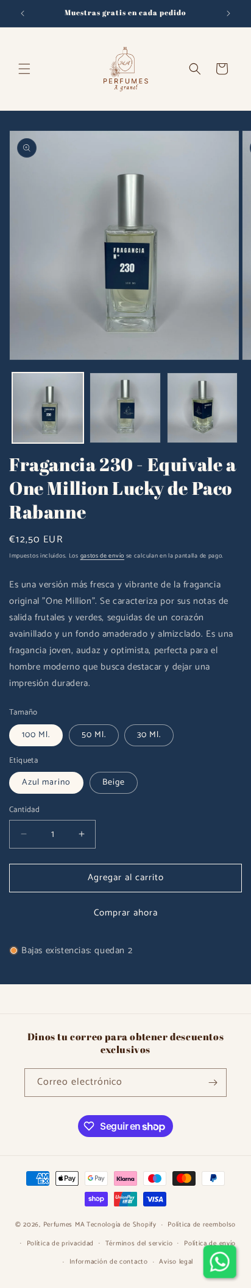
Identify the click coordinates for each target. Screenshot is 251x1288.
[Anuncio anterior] (22, 13)
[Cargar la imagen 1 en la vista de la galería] (47, 408)
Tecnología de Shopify (122, 1224)
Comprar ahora (126, 912)
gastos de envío (102, 556)
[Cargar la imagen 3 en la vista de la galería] (202, 408)
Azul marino (46, 782)
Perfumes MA (64, 1224)
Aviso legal (176, 1261)
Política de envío (210, 1243)
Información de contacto (108, 1261)
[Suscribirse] (212, 1082)
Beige (113, 782)
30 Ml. (149, 735)
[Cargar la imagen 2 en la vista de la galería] (125, 408)
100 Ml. (36, 735)
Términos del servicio (139, 1243)
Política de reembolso (202, 1224)
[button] (24, 68)
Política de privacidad (60, 1243)
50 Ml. (94, 735)
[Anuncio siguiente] (228, 13)
